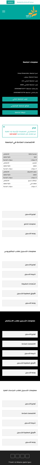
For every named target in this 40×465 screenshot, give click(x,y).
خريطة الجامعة (20, 112)
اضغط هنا (13, 133)
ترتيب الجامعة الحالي (20, 99)
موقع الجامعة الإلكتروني (20, 105)
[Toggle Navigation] (3, 12)
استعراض (10, 2)
